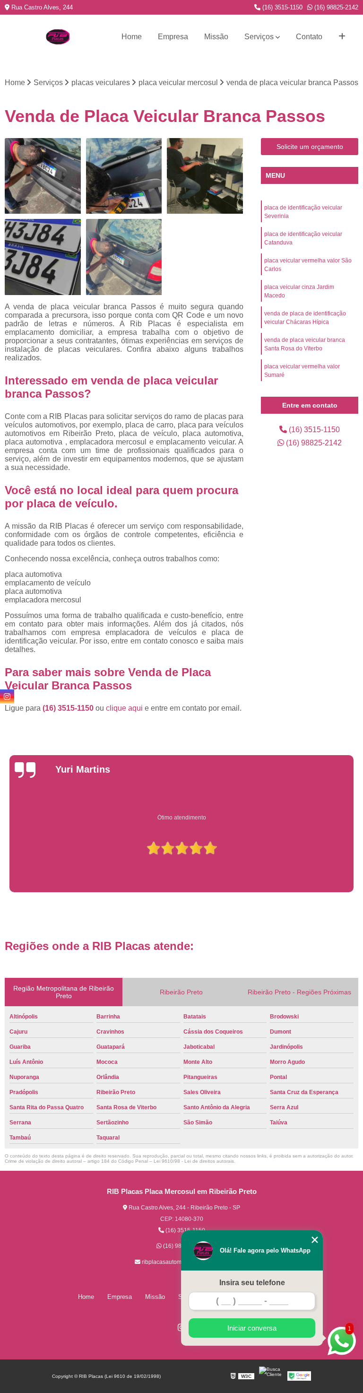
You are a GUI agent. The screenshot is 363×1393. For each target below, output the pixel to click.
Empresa (173, 37)
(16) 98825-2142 (335, 7)
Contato (309, 37)
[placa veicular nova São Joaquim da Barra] (205, 176)
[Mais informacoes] (342, 36)
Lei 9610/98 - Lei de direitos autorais (194, 1161)
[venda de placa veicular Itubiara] (124, 176)
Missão (216, 37)
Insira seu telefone (252, 1283)
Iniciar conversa (252, 1328)
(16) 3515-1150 (281, 7)
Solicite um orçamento (310, 146)
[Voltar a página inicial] (57, 37)
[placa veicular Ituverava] (124, 257)
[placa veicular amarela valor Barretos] (43, 176)
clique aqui (124, 708)
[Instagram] (7, 696)
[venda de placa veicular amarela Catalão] (43, 257)
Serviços (259, 37)
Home (131, 37)
